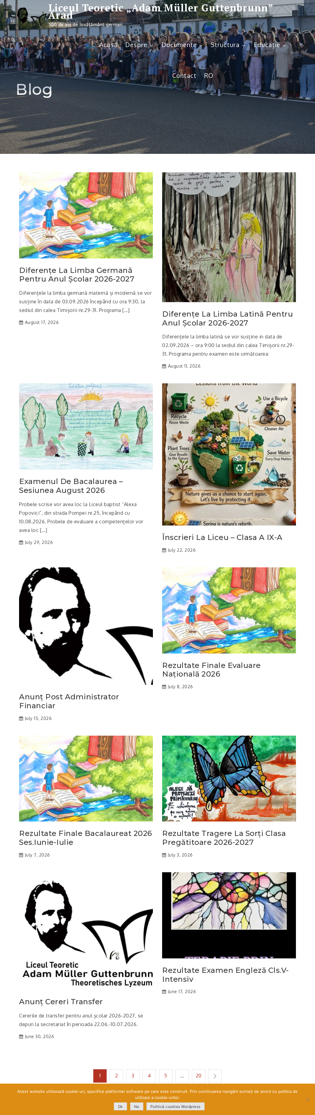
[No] (307, 1099)
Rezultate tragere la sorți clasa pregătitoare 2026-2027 (224, 838)
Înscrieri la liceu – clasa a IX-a (222, 537)
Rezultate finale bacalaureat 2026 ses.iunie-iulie (85, 838)
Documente (179, 45)
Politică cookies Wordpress (175, 1106)
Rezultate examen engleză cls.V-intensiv (225, 975)
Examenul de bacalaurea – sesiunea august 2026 (71, 486)
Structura (225, 45)
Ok (120, 1106)
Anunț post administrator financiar (69, 701)
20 (199, 1076)
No (136, 1106)
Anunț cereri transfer (61, 1001)
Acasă (108, 45)
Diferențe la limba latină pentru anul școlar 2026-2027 (227, 318)
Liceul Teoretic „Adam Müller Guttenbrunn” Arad (160, 11)
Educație (267, 45)
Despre (136, 45)
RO (208, 75)
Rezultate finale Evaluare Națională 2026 (211, 670)
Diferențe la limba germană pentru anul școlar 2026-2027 (76, 275)
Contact (184, 75)
